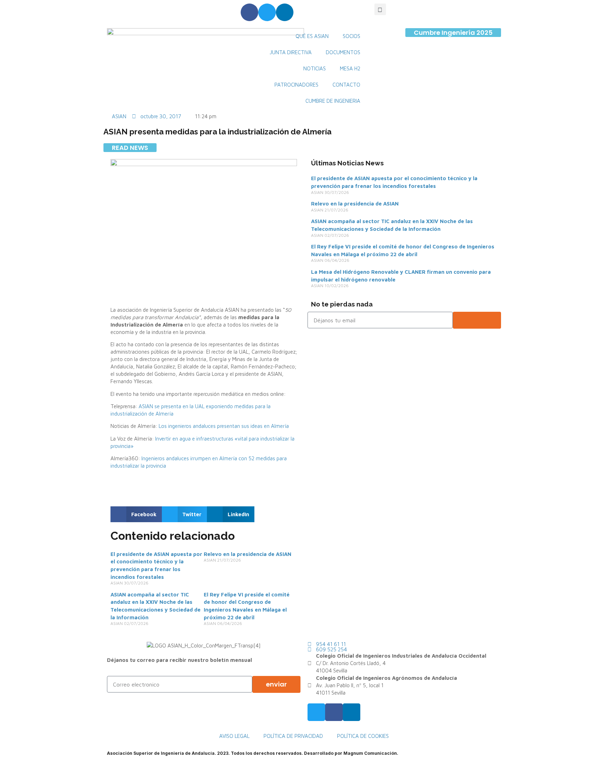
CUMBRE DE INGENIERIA (332, 101)
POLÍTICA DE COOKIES (363, 736)
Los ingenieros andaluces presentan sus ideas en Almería (224, 426)
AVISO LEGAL (234, 736)
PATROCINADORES (296, 85)
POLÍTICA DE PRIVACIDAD (293, 736)
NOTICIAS (314, 68)
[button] (380, 9)
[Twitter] (267, 12)
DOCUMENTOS (343, 52)
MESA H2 (350, 68)
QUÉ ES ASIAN (312, 36)
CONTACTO (346, 85)
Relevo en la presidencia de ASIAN (247, 554)
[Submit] (477, 320)
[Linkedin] (284, 12)
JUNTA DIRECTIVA (291, 52)
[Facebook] (249, 12)
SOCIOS (351, 36)
